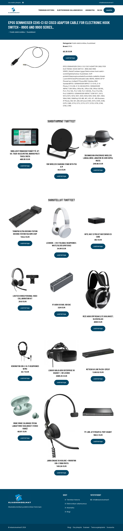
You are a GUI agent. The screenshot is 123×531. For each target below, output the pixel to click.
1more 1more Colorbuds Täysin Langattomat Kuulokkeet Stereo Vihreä (25, 426)
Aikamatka (90, 10)
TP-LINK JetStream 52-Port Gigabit (98, 432)
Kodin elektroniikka (17, 32)
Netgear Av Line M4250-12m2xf (98, 369)
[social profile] (23, 2)
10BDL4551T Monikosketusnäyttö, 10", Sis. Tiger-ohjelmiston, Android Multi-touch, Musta (25, 153)
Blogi (99, 10)
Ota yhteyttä (77, 527)
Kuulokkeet (31, 32)
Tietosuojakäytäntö (98, 527)
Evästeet (86, 527)
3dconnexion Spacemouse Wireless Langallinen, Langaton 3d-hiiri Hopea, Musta (98, 158)
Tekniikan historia (46, 10)
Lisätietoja (70, 58)
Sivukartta (110, 527)
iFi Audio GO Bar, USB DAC (61, 304)
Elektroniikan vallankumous (70, 10)
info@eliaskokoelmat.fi (106, 2)
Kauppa (109, 10)
